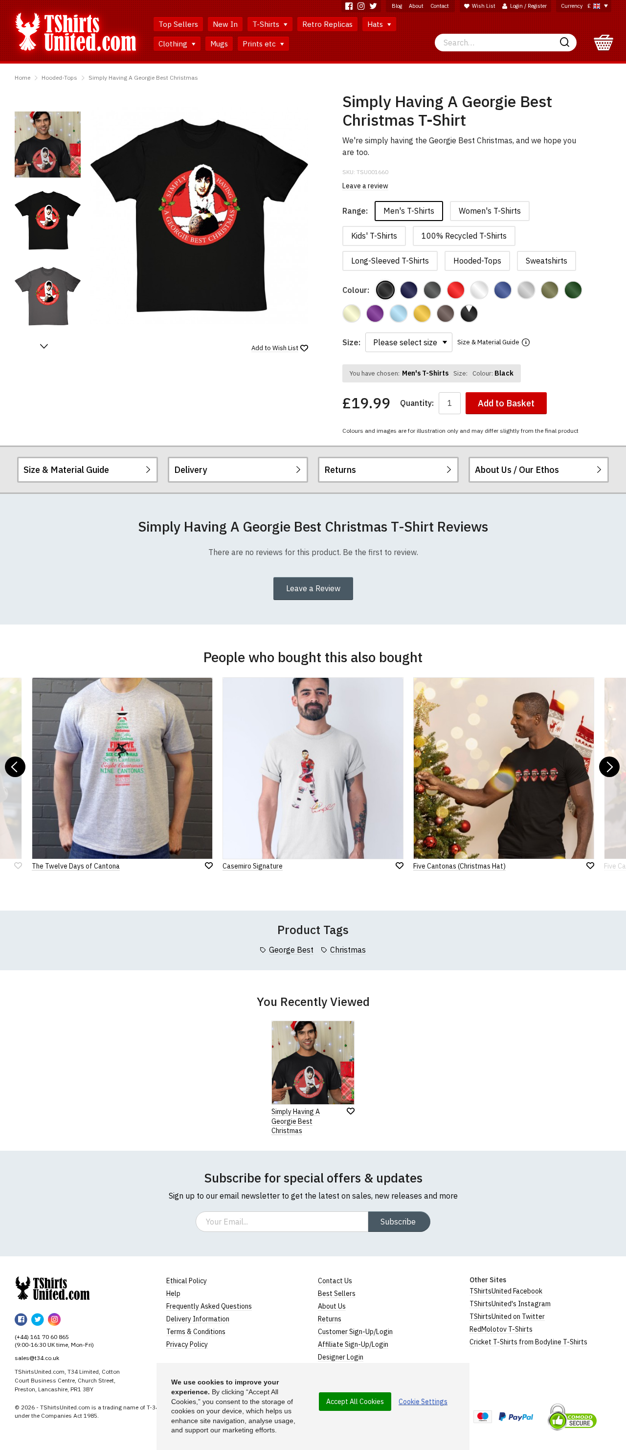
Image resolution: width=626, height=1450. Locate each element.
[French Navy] (409, 290)
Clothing (173, 43)
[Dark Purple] (375, 313)
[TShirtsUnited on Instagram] (361, 6)
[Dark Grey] (432, 290)
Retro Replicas (327, 24)
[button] (44, 346)
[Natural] (351, 313)
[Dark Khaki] (549, 290)
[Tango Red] (456, 290)
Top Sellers (178, 24)
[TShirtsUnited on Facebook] (349, 6)
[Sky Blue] (398, 313)
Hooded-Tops (59, 77)
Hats (376, 24)
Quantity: (417, 403)
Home (22, 77)
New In (225, 24)
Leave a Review (313, 588)
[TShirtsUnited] (52, 1288)
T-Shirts (266, 24)
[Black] (385, 290)
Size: (351, 342)
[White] (479, 290)
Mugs (219, 43)
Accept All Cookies (355, 1401)
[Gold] (422, 313)
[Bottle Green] (573, 290)
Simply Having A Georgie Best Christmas (143, 77)
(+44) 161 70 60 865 (42, 1336)
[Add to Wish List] (351, 1111)
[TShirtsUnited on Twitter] (373, 6)
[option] (48, 145)
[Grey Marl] (526, 290)
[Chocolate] (445, 313)
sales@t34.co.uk (37, 1357)
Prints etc (260, 43)
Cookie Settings (423, 1401)
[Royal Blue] (502, 290)
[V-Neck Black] (469, 313)
